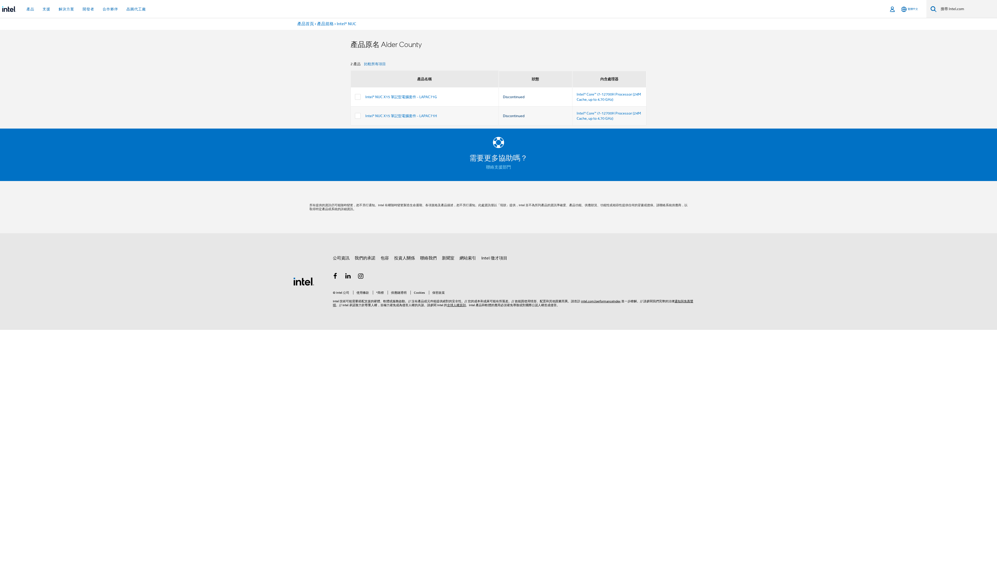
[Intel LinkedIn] (348, 277)
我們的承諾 (365, 258)
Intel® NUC (346, 23)
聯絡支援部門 (498, 167)
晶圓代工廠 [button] (136, 9)
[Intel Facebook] (335, 277)
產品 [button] (30, 9)
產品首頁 (305, 23)
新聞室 (448, 258)
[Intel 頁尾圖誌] (303, 281)
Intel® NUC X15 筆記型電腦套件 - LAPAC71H (401, 115)
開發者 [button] (88, 9)
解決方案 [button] (66, 9)
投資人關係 (404, 258)
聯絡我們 (428, 258)
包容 (385, 258)
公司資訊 (341, 258)
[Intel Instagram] (360, 277)
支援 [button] (46, 9)
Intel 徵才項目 (494, 258)
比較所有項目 (375, 64)
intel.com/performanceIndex (601, 301)
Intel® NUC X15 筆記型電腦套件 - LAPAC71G (401, 97)
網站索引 (468, 258)
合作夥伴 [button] (110, 9)
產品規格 (325, 23)
